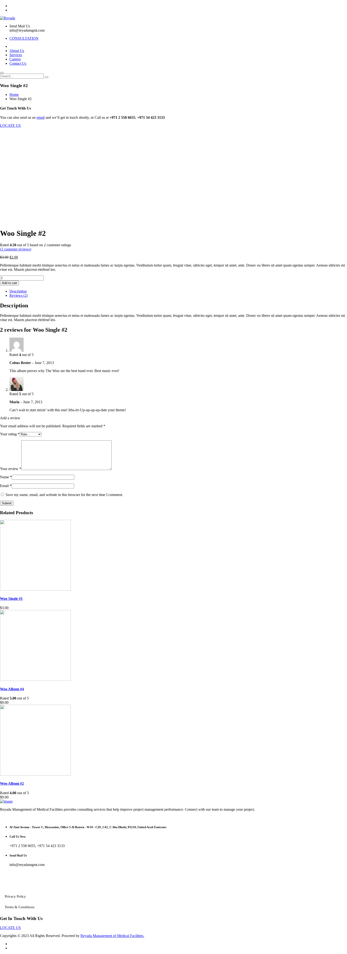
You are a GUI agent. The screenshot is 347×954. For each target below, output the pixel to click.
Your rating (10, 434)
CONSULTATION (23, 38)
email (41, 117)
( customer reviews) (15, 249)
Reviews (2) (18, 295)
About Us (16, 51)
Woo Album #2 (12, 783)
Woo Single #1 (11, 599)
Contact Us (17, 63)
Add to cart (9, 283)
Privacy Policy (15, 896)
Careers (15, 59)
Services (15, 55)
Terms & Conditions (19, 907)
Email (6, 486)
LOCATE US (10, 125)
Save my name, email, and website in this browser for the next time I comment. (64, 495)
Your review (10, 469)
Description (18, 291)
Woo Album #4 (12, 689)
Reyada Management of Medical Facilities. (112, 936)
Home (14, 95)
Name (6, 477)
